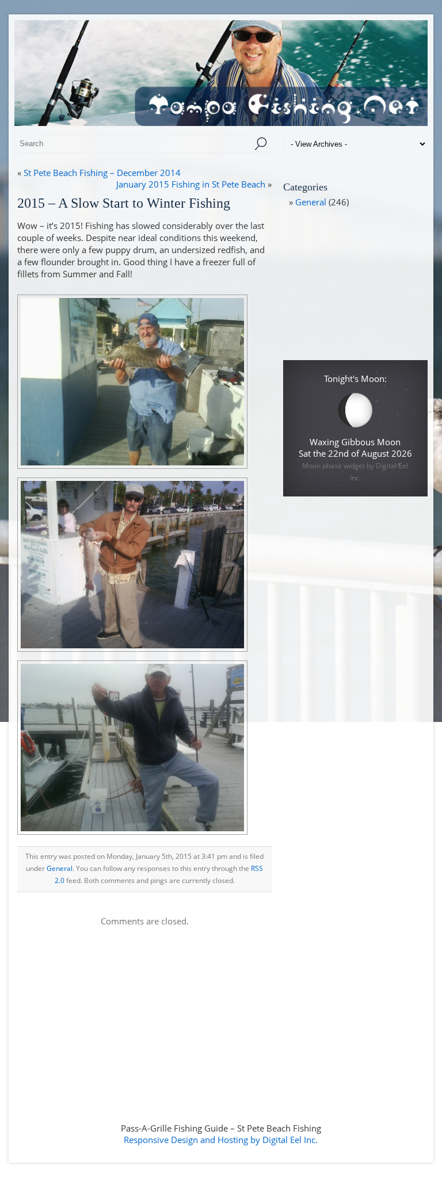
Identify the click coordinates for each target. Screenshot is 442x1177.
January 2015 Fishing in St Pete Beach (190, 184)
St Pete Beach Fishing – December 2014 (102, 172)
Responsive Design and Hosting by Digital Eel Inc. (221, 1139)
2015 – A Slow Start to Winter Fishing (123, 203)
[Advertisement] (355, 288)
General (60, 868)
